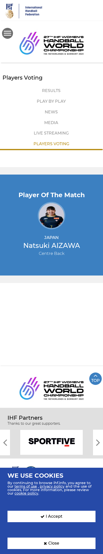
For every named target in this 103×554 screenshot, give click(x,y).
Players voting (51, 143)
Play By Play (51, 101)
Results (51, 90)
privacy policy (52, 486)
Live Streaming (51, 133)
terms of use (25, 486)
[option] (51, 442)
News (51, 112)
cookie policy (26, 493)
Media (51, 122)
